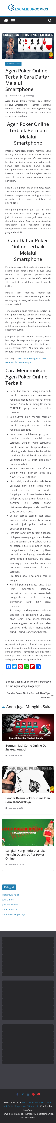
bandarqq (30, 95)
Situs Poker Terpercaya (13, 914)
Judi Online (8, 899)
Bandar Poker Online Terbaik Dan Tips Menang (28, 695)
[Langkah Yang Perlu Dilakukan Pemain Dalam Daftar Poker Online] (28, 820)
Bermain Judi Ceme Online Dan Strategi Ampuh (26, 747)
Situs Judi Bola (9, 909)
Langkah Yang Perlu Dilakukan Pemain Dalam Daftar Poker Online (26, 854)
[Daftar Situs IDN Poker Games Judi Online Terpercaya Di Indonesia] (6, 20)
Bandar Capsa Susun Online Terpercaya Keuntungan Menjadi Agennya (28, 684)
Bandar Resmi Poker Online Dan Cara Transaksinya (27, 800)
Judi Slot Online (10, 904)
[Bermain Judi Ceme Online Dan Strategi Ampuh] (28, 716)
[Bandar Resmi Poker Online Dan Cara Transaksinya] (28, 768)
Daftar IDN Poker (13, 64)
